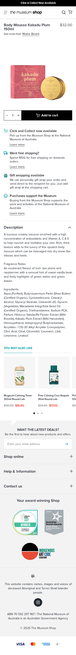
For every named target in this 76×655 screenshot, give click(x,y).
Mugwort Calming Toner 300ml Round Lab (18, 397)
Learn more (17, 145)
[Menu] (5, 12)
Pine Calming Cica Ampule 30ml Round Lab (53, 397)
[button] (70, 12)
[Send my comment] (66, 444)
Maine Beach (30, 34)
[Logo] (26, 12)
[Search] (64, 12)
